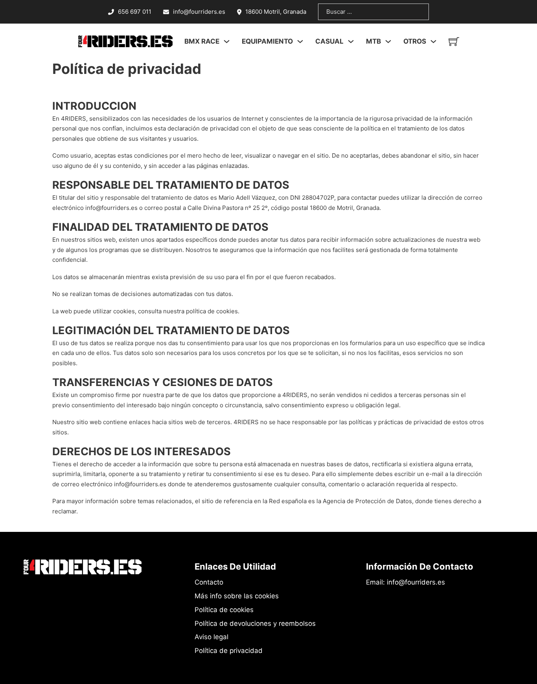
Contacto (209, 582)
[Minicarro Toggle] (454, 41)
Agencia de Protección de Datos (367, 501)
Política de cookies (224, 610)
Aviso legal (211, 637)
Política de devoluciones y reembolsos (255, 623)
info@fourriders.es (111, 207)
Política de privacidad (229, 651)
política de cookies (212, 311)
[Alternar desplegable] (226, 41)
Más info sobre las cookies (237, 596)
